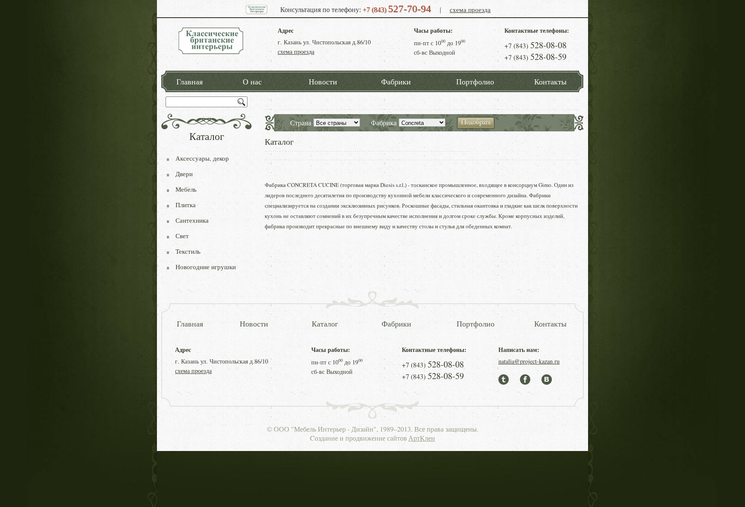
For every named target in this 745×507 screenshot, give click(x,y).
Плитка (185, 204)
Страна (300, 122)
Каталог (325, 323)
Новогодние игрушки (205, 266)
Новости (323, 81)
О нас (252, 81)
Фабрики (396, 81)
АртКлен (421, 437)
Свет (182, 235)
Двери (184, 173)
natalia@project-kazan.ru (529, 361)
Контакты (550, 81)
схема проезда (470, 9)
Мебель (186, 189)
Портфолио (475, 81)
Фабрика (384, 122)
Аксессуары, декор (202, 158)
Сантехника (192, 220)
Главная (189, 81)
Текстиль (187, 251)
